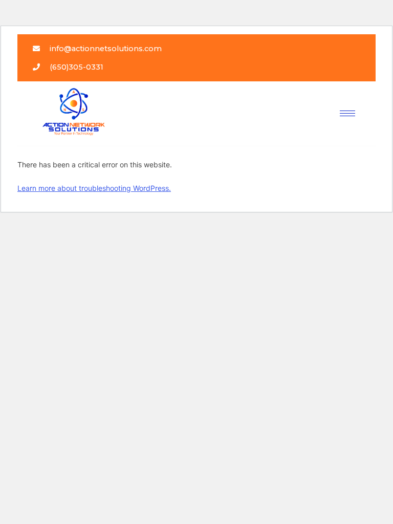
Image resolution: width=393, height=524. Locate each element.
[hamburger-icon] (347, 113)
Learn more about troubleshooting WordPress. (94, 188)
